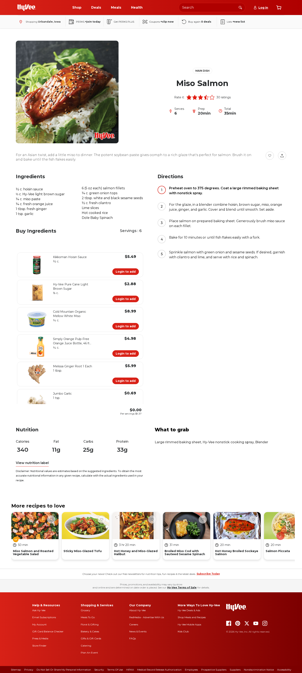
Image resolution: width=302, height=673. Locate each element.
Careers (133, 624)
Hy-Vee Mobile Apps (189, 624)
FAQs (132, 638)
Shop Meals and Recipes (192, 617)
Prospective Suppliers (213, 669)
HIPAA (130, 669)
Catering (86, 645)
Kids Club (183, 631)
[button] (189, 97)
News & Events (137, 631)
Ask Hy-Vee (38, 610)
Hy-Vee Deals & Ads (189, 610)
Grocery (85, 610)
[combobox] (212, 7)
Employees (191, 669)
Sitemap (16, 669)
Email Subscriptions (44, 617)
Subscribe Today (208, 573)
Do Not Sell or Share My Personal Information (64, 669)
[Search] (240, 7)
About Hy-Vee (137, 610)
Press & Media (40, 638)
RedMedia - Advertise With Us (146, 617)
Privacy (28, 669)
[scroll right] (280, 536)
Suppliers (235, 669)
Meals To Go (88, 617)
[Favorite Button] (269, 155)
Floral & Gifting (90, 624)
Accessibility (284, 669)
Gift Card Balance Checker (47, 631)
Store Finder (39, 645)
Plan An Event (89, 652)
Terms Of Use (115, 669)
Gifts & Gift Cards (91, 638)
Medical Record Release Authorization (159, 669)
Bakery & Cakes (90, 631)
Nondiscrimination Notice (259, 669)
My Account (39, 624)
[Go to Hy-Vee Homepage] (26, 7)
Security (99, 669)
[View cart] (279, 7)
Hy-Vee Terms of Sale (182, 587)
